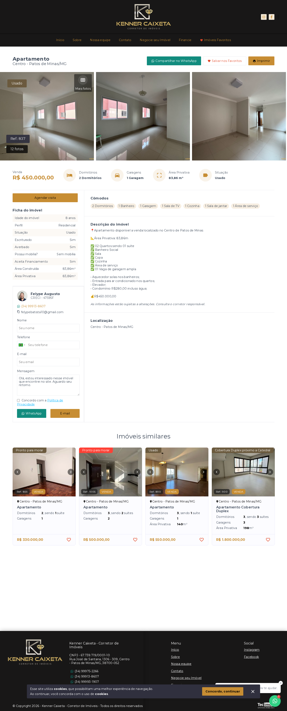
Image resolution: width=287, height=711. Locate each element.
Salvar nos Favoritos (227, 61)
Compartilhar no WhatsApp (176, 61)
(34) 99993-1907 (87, 682)
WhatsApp (34, 413)
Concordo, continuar (222, 691)
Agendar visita (45, 198)
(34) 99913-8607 (33, 306)
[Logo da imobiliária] (34, 652)
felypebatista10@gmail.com (42, 312)
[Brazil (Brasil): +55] (22, 345)
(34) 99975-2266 (87, 671)
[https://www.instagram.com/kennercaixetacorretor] (264, 17)
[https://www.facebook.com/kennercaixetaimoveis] (271, 17)
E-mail (65, 413)
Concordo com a (40, 402)
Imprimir (263, 61)
